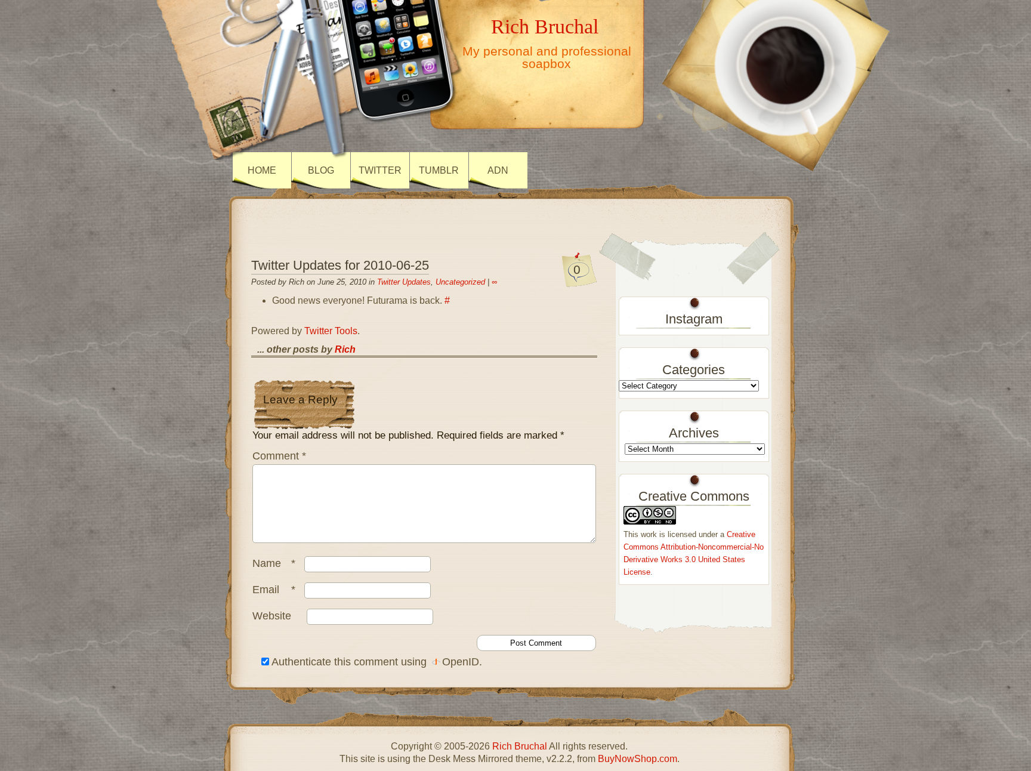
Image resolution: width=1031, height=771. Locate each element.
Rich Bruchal (544, 26)
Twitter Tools (330, 331)
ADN (497, 170)
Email (273, 590)
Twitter (380, 170)
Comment (279, 456)
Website (271, 616)
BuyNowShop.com (637, 759)
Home (262, 170)
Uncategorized (460, 281)
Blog (321, 170)
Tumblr (439, 170)
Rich (345, 349)
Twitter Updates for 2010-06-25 (340, 265)
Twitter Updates (404, 281)
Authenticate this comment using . (375, 662)
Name (273, 563)
